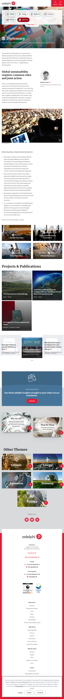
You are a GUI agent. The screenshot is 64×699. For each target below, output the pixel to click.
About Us (32, 605)
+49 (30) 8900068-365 (33, 574)
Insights (32, 655)
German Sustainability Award (32, 622)
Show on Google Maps (31, 557)
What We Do (32, 627)
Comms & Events (32, 641)
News (32, 657)
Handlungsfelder (32, 630)
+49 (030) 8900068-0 (33, 564)
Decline (29, 692)
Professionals (32, 671)
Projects (32, 636)
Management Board (32, 608)
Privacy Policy (19, 686)
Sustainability (32, 620)
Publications (32, 638)
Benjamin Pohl (44, 82)
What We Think (32, 649)
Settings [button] (20, 692)
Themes (32, 633)
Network (32, 617)
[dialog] (32, 686)
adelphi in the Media (32, 660)
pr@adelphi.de (33, 577)
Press (32, 663)
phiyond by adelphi (32, 644)
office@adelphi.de (33, 567)
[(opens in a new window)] (38, 592)
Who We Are (32, 602)
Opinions (32, 652)
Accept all (40, 692)
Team (32, 611)
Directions (31, 553)
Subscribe (32, 401)
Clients (32, 614)
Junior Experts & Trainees (32, 673)
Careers (32, 667)
